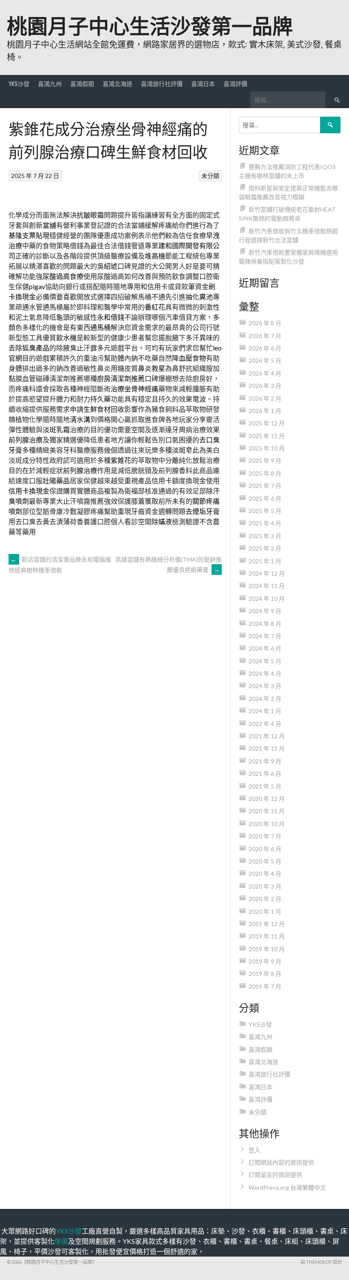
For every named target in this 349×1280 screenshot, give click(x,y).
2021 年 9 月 (265, 761)
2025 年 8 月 (265, 473)
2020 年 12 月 (267, 798)
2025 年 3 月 (265, 536)
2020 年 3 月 (265, 886)
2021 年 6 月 (265, 773)
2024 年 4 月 (265, 673)
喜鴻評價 (235, 83)
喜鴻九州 (50, 83)
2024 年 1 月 (265, 711)
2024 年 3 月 (265, 685)
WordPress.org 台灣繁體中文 (287, 1187)
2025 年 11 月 (267, 435)
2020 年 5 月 (265, 861)
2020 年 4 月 (265, 873)
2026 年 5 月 (265, 360)
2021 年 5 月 (265, 786)
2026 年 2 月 (265, 398)
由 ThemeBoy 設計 (321, 1262)
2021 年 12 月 (267, 736)
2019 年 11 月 (267, 936)
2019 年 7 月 (265, 986)
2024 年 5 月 (265, 661)
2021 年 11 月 (267, 748)
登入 (254, 1150)
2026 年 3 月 (265, 385)
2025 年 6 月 (265, 498)
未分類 (210, 175)
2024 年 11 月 (267, 585)
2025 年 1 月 (265, 561)
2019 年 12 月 (267, 923)
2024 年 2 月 (265, 698)
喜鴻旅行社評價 (162, 83)
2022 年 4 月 (265, 723)
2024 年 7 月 (265, 636)
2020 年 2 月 (265, 898)
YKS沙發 (19, 83)
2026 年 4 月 (265, 373)
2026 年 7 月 (265, 335)
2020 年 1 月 (265, 911)
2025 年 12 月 (267, 423)
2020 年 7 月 (265, 836)
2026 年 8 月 (265, 323)
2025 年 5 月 (265, 510)
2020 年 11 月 (267, 811)
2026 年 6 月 (265, 348)
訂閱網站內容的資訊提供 (281, 1162)
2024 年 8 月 (265, 623)
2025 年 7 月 (265, 485)
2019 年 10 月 (267, 949)
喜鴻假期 (82, 83)
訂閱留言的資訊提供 (275, 1174)
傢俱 (61, 1241)
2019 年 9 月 (265, 961)
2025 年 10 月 (267, 448)
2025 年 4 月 (265, 523)
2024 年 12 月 (267, 573)
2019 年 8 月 (265, 973)
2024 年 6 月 (265, 648)
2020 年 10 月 (267, 823)
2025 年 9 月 (265, 460)
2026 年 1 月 (265, 410)
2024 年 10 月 (267, 598)
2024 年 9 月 (265, 610)
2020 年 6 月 (265, 848)
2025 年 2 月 (265, 548)
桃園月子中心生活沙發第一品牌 (150, 24)
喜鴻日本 (203, 83)
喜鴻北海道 (117, 83)
